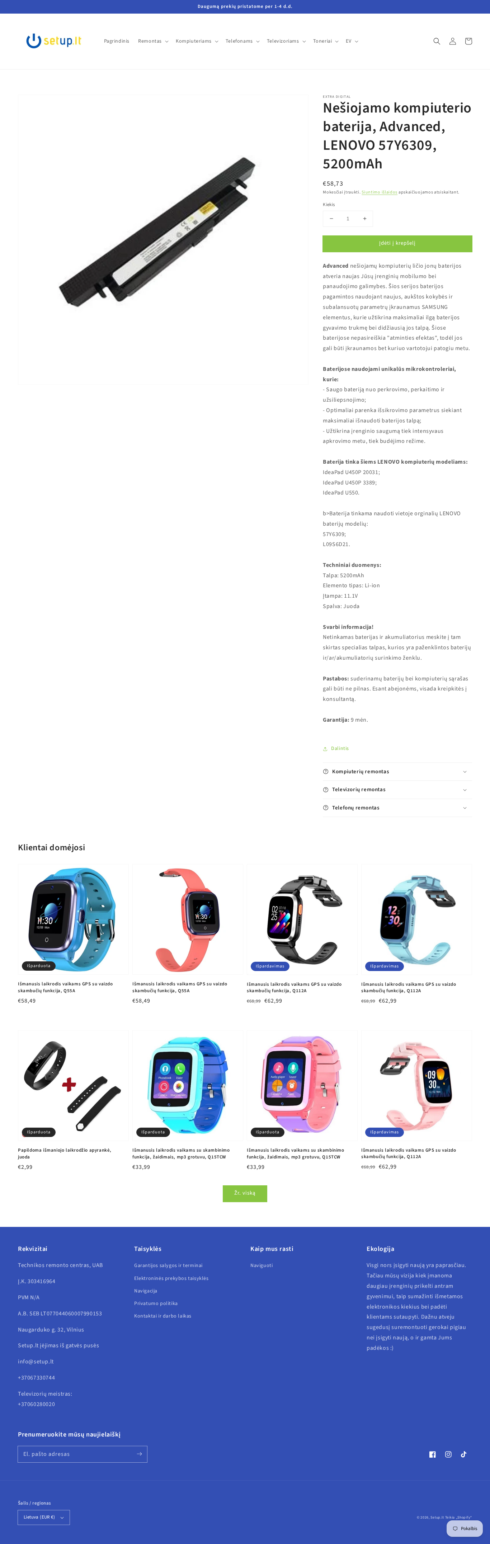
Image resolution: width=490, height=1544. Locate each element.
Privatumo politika (156, 1303)
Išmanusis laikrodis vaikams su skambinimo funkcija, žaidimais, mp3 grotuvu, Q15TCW (181, 1153)
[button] (437, 41)
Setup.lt (437, 1517)
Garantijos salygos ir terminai (168, 1265)
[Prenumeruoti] (139, 1454)
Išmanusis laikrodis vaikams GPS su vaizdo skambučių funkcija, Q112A (294, 987)
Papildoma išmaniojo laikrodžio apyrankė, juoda (65, 1153)
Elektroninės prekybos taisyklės (171, 1278)
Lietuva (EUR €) (39, 1517)
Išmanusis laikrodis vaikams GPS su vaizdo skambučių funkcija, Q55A (65, 987)
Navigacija (145, 1291)
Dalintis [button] (340, 748)
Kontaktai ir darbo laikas (163, 1316)
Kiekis (329, 204)
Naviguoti (261, 1265)
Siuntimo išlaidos (379, 192)
